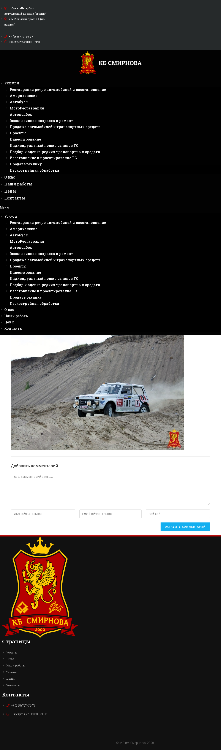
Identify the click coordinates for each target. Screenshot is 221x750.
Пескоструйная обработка (34, 170)
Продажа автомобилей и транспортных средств (55, 126)
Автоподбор (21, 114)
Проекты (18, 133)
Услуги (11, 82)
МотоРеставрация (27, 108)
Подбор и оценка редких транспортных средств (55, 151)
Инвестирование (25, 139)
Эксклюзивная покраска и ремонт (41, 120)
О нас (9, 177)
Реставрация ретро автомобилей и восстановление (58, 89)
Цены (10, 191)
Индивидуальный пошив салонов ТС (44, 145)
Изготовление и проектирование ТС (43, 157)
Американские (23, 95)
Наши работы (18, 184)
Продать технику (26, 164)
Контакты (14, 198)
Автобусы (19, 102)
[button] (110, 207)
